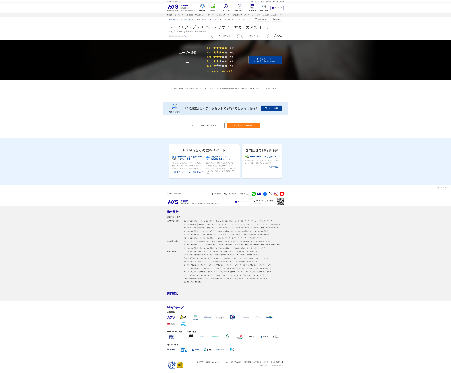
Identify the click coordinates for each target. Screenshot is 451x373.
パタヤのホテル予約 (222, 231)
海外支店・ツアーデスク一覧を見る (186, 172)
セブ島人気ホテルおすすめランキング (196, 255)
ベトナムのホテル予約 (191, 244)
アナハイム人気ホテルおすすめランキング (197, 275)
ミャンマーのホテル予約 (207, 244)
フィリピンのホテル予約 (244, 241)
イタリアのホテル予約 (222, 248)
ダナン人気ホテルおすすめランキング (222, 255)
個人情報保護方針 (277, 362)
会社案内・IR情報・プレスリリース (210, 362)
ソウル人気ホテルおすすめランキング (248, 255)
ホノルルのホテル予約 (191, 221)
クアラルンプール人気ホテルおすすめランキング (254, 265)
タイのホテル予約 (216, 241)
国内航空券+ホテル (276, 15)
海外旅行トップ (171, 15)
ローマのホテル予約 (206, 238)
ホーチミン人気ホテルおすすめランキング (197, 265)
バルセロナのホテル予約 (222, 238)
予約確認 (278, 19)
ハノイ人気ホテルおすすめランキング (225, 265)
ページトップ (441, 187)
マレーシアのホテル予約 (262, 241)
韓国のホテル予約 (202, 241)
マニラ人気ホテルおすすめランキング (245, 261)
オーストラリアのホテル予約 (256, 248)
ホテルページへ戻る (207, 126)
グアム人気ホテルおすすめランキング (222, 251)
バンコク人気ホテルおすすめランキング (225, 258)
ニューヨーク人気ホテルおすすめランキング (198, 272)
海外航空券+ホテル (200, 15)
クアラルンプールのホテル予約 (239, 228)
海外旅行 (173, 211)
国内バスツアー (256, 15)
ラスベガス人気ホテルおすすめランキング (257, 272)
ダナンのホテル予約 (190, 231)
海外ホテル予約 (173, 217)
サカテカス (207, 19)
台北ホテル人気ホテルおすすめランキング (197, 258)
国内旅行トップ (237, 15)
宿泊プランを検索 (245, 125)
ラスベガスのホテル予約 (191, 234)
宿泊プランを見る (255, 36)
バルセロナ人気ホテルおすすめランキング (223, 278)
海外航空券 (190, 15)
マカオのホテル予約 (272, 228)
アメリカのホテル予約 (257, 244)
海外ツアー (181, 15)
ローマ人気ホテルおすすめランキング (196, 278)
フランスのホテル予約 (205, 248)
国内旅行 (173, 293)
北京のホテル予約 (204, 228)
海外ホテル (211, 15)
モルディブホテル (246, 224)
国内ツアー (247, 15)
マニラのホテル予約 (190, 228)
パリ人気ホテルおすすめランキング (224, 275)
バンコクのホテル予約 (207, 221)
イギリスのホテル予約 (273, 244)
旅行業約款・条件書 (260, 362)
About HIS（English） (234, 362)
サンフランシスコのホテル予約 (229, 234)
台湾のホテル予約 (189, 241)
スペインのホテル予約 (238, 248)
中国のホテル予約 (229, 241)
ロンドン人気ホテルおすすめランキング (249, 275)
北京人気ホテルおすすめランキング (219, 261)
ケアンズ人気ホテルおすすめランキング (224, 268)
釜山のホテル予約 (217, 224)
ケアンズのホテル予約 (255, 238)
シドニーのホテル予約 (239, 238)
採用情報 (247, 362)
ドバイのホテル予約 (260, 224)
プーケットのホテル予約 (206, 231)
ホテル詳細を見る (225, 36)
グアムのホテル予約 (190, 224)
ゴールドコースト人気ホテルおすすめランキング (254, 268)
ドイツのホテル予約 (190, 248)
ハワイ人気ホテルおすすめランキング (196, 251)
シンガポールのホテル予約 (263, 221)
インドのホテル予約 (241, 244)
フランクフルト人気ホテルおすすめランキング (253, 278)
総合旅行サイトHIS (176, 19)
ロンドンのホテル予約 (191, 238)
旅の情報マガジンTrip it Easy (193, 282)
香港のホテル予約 (204, 224)
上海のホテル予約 (274, 224)
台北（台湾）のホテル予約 (224, 221)
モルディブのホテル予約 (225, 244)
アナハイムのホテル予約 (209, 234)
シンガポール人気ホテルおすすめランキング (254, 258)
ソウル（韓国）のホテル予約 (244, 221)
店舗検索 (272, 167)
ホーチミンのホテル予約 (219, 228)
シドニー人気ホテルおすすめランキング (196, 268)
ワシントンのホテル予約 (248, 234)
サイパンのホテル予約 (232, 224)
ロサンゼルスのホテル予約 (258, 231)
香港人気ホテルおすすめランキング (195, 261)
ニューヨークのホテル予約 (239, 231)
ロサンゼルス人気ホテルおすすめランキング (228, 272)
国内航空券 (266, 15)
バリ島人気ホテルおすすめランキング (248, 251)
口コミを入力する (265, 60)
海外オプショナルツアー (223, 15)
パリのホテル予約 (263, 234)
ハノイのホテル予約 (257, 228)
